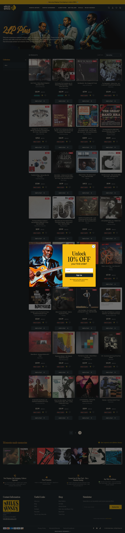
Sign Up (79, 275)
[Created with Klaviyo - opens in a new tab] (62, 288)
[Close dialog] (93, 246)
